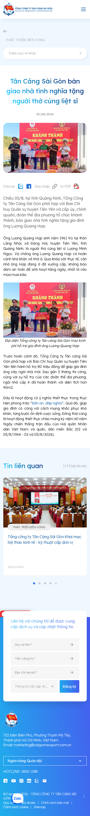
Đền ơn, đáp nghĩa (47, 403)
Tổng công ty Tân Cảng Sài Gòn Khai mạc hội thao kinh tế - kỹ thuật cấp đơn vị (44, 539)
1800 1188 (29, 771)
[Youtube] (13, 780)
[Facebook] (28, 186)
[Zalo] (20, 186)
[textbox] (45, 53)
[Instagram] (21, 780)
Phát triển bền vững (29, 527)
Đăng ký (69, 686)
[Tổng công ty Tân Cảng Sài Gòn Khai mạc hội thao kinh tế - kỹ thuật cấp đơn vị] (45, 502)
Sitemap (39, 807)
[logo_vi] (28, 9)
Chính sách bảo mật (55, 803)
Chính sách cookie (15, 807)
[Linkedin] (29, 780)
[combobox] (45, 53)
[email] (44, 780)
